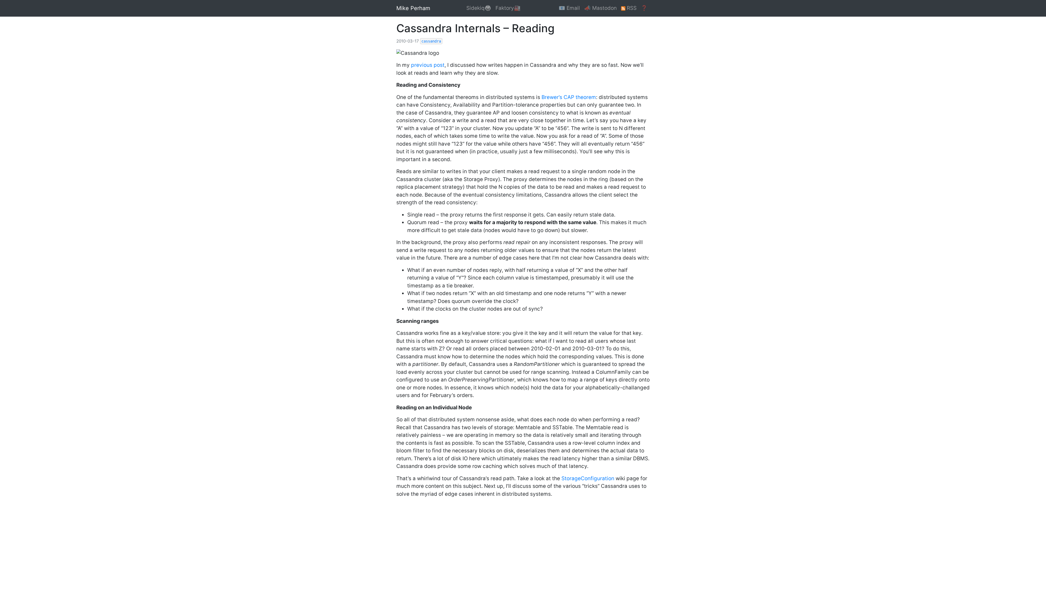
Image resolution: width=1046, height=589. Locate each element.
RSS (631, 8)
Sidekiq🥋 (478, 8)
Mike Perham (413, 8)
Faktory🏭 (508, 8)
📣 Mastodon (600, 8)
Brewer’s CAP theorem (569, 97)
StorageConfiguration (587, 478)
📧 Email (569, 8)
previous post (428, 65)
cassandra (431, 41)
